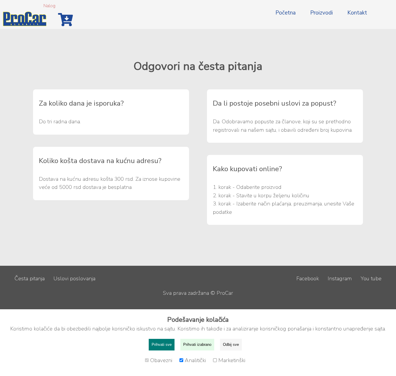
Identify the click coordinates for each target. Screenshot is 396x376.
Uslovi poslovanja (74, 278)
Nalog (49, 6)
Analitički (196, 360)
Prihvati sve (162, 344)
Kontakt (357, 13)
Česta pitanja (29, 278)
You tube (371, 278)
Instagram (340, 278)
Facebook (307, 278)
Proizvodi (321, 13)
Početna (285, 13)
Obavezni (162, 360)
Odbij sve (231, 344)
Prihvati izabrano (197, 344)
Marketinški (231, 360)
